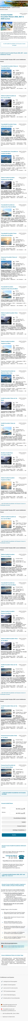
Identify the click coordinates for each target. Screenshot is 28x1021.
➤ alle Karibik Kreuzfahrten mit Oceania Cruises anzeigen (14, 44)
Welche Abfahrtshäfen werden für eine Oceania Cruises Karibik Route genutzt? (13, 922)
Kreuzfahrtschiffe (8, 1013)
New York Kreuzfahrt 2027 (7, 960)
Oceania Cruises (4, 9)
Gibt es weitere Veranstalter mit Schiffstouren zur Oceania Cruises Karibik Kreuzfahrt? (14, 933)
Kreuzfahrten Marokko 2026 (8, 959)
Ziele (14, 1013)
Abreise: (4, 812)
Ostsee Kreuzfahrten (21, 959)
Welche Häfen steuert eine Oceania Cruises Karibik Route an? (14, 918)
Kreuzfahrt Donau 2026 (20, 960)
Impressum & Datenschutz (9, 1016)
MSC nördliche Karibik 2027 (8, 962)
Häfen (17, 1013)
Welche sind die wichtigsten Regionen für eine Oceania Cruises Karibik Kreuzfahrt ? (14, 937)
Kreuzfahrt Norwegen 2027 (19, 958)
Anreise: (4, 807)
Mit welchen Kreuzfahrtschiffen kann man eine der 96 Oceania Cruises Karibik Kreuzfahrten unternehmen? (14, 927)
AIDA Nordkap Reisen (7, 958)
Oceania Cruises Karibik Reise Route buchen (13, 945)
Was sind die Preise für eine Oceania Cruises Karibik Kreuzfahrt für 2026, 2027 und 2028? (14, 913)
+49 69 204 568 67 (8, 904)
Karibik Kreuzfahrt (16, 7)
